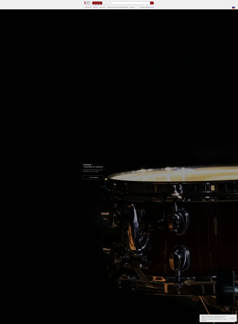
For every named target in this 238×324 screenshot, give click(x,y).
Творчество (102, 7)
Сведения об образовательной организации (117, 7)
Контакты (132, 7)
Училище (95, 7)
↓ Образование (87, 7)
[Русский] (233, 7)
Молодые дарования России (147, 7)
